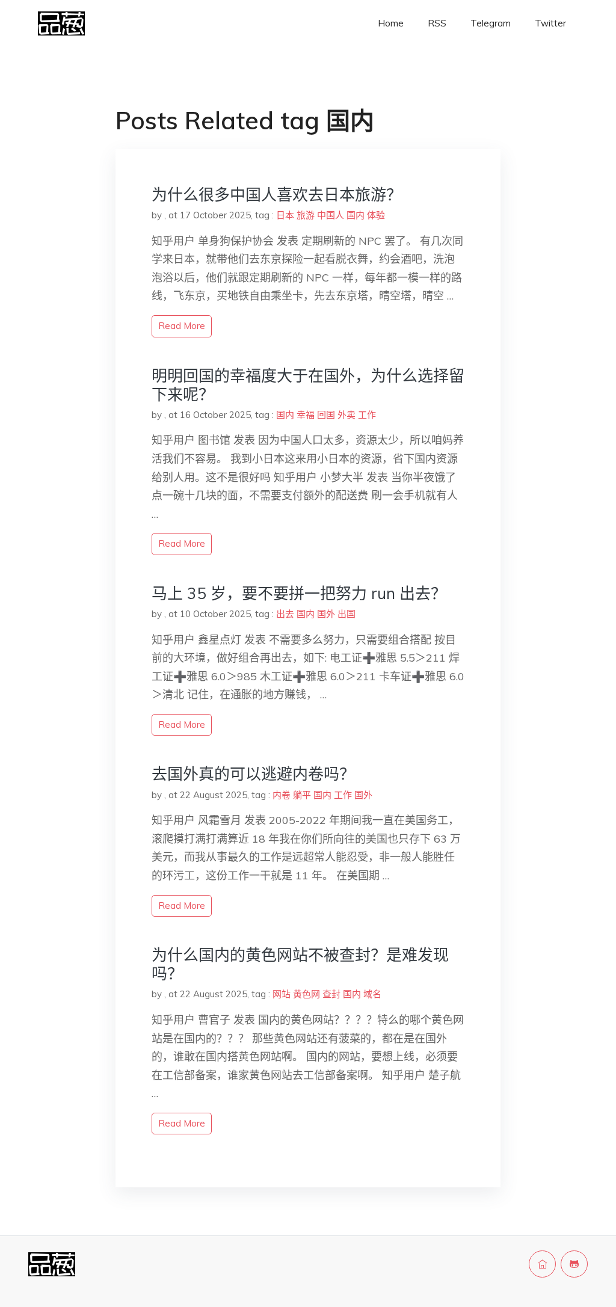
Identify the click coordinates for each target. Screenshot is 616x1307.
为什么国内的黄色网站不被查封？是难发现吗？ (300, 964)
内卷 (282, 795)
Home (391, 23)
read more (181, 325)
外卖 (346, 414)
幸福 (306, 414)
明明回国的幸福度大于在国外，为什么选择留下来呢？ (308, 385)
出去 (285, 614)
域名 (372, 994)
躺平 (302, 795)
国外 (326, 614)
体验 (376, 215)
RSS (437, 23)
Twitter (550, 23)
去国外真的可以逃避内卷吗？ (253, 774)
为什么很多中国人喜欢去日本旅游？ (277, 195)
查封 (331, 994)
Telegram (490, 23)
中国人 (330, 215)
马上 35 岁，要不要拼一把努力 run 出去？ (299, 593)
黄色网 (306, 994)
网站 (282, 994)
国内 (355, 215)
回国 (326, 414)
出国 (346, 614)
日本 (285, 215)
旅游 (306, 215)
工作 (367, 414)
